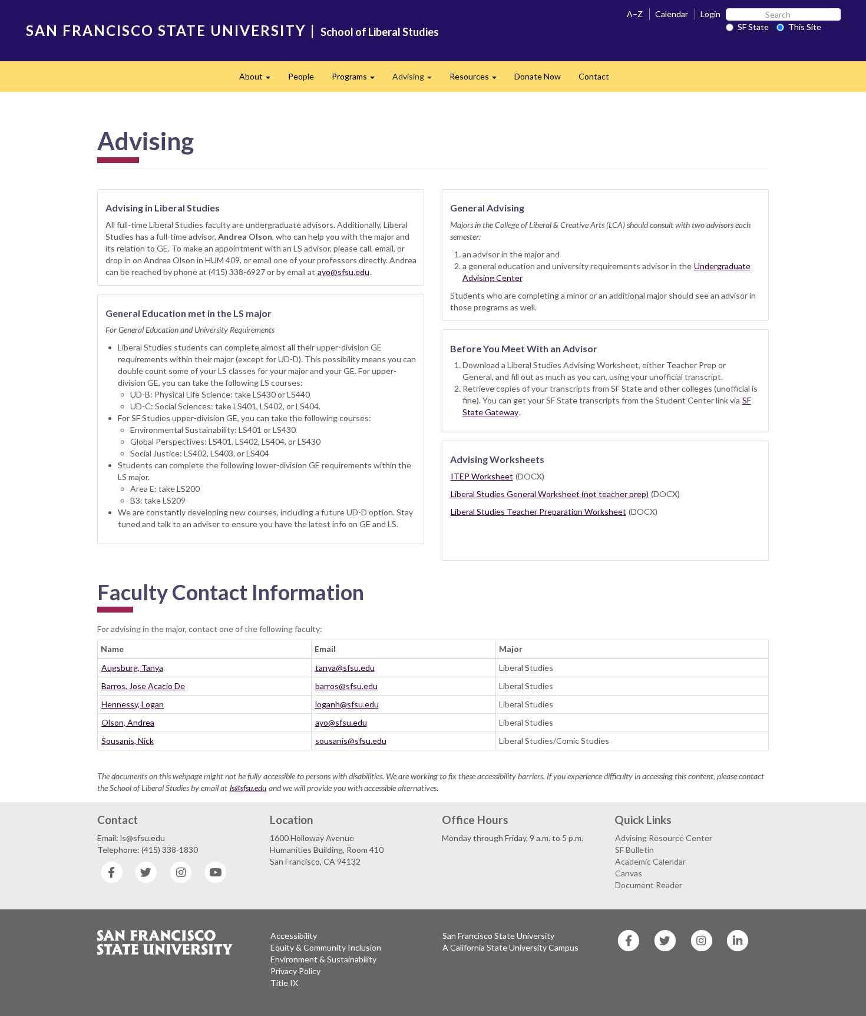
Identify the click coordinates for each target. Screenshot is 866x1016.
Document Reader (648, 885)
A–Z (635, 14)
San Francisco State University (498, 936)
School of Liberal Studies (379, 31)
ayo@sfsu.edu (343, 272)
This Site (804, 27)
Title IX (284, 983)
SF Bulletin (634, 850)
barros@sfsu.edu (346, 686)
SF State (753, 27)
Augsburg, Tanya (132, 668)
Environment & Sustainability (323, 959)
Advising (416, 79)
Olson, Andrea (127, 722)
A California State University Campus (510, 947)
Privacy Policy (295, 971)
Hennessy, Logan (132, 704)
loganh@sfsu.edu (347, 704)
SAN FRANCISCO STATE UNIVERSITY (166, 30)
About (259, 79)
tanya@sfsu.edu (345, 668)
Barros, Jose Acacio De (143, 686)
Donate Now (537, 76)
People (301, 76)
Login (710, 14)
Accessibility (293, 936)
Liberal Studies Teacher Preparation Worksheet (538, 512)
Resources (477, 79)
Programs (358, 79)
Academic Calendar (650, 861)
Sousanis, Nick (127, 741)
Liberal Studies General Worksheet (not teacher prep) (550, 494)
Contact (594, 76)
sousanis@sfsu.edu (350, 741)
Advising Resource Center (663, 838)
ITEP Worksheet (482, 476)
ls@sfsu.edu (248, 788)
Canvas (628, 873)
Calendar (671, 14)
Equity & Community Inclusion (325, 947)
